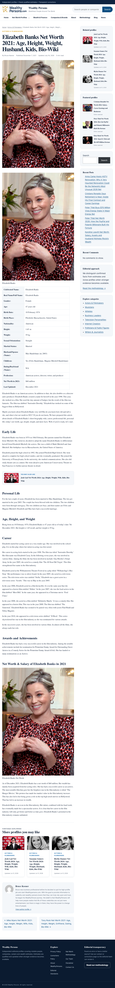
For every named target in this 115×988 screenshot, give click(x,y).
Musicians (89, 307)
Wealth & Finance (40, 18)
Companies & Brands (59, 18)
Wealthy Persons (38, 8)
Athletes (88, 311)
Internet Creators (92, 324)
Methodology (85, 18)
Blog (95, 18)
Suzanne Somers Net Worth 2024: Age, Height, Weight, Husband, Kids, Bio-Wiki (37, 864)
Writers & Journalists (94, 332)
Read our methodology (97, 965)
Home (6, 18)
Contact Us (70, 967)
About (73, 18)
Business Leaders (93, 315)
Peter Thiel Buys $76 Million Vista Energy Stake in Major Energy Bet (97, 210)
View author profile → (23, 909)
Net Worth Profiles (19, 18)
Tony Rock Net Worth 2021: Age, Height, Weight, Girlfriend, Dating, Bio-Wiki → (56, 923)
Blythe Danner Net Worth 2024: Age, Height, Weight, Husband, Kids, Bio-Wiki (62, 864)
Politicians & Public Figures (97, 328)
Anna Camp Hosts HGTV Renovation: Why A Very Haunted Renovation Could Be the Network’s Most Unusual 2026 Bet (97, 183)
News (103, 18)
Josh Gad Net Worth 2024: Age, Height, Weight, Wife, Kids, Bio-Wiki (12, 864)
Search (107, 9)
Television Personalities (95, 320)
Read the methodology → (94, 288)
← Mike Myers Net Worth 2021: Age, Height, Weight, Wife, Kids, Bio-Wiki (18, 923)
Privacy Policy (55, 951)
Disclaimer (69, 963)
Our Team (69, 959)
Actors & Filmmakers (15, 27)
